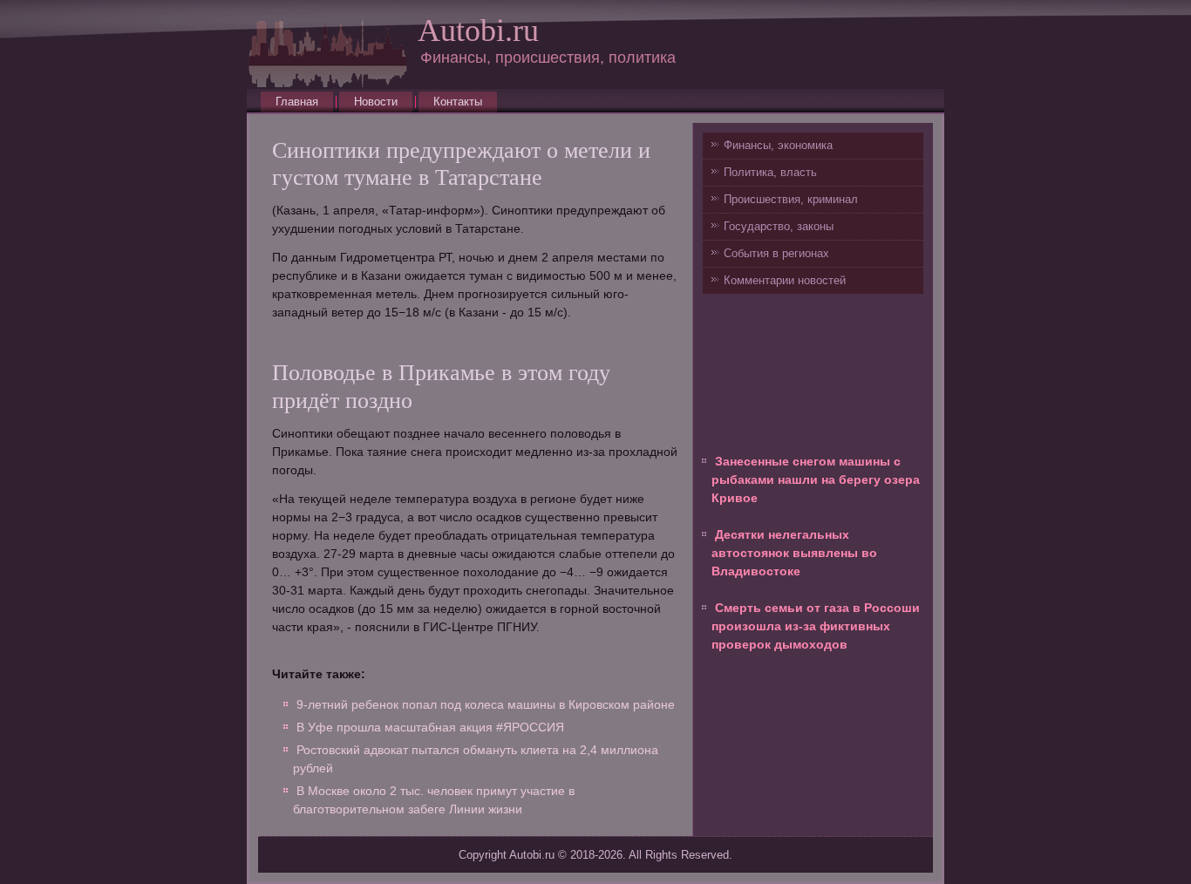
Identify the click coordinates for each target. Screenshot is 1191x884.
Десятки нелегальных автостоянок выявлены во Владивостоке (794, 552)
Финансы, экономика (778, 145)
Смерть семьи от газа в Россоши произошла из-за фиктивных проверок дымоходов (815, 626)
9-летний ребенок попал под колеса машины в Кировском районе (485, 704)
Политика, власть (770, 172)
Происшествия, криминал (791, 199)
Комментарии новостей (785, 280)
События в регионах (776, 253)
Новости (376, 101)
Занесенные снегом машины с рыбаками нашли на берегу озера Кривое (815, 479)
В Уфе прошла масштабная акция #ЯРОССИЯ (430, 727)
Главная (297, 101)
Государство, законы (779, 226)
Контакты (457, 101)
